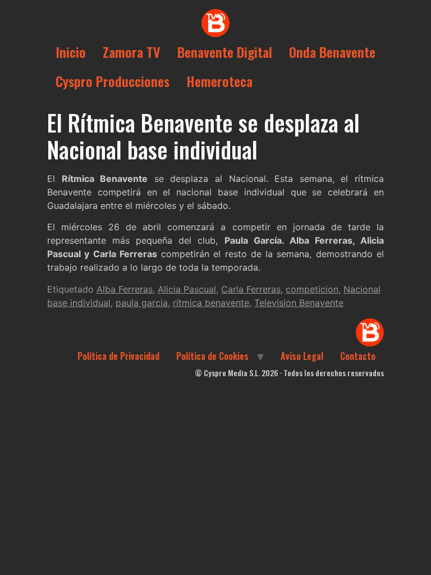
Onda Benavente (332, 52)
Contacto (357, 356)
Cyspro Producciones (112, 81)
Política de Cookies (212, 356)
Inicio (71, 52)
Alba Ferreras (125, 289)
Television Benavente (298, 302)
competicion (312, 289)
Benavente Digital (224, 52)
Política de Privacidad (118, 356)
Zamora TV (132, 52)
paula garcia (142, 302)
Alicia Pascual (187, 289)
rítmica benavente (211, 302)
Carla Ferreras (251, 289)
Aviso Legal (302, 356)
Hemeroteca (219, 81)
